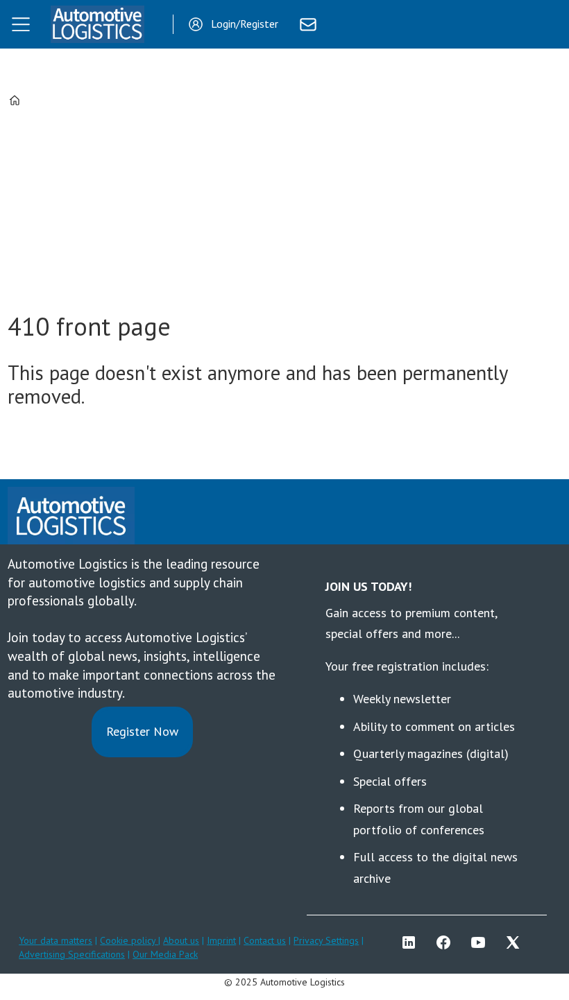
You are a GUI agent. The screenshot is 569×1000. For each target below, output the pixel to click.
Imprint (221, 940)
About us (181, 940)
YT (481, 942)
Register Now (142, 731)
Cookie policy (129, 940)
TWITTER (516, 942)
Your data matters (55, 940)
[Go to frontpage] (97, 24)
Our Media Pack (165, 954)
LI (412, 942)
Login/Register (244, 24)
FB (447, 942)
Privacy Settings (326, 940)
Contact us (265, 940)
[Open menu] (21, 24)
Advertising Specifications (72, 954)
